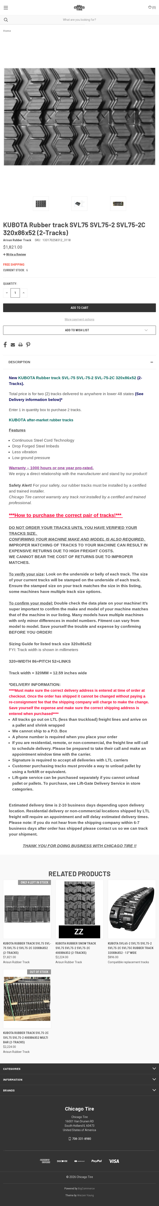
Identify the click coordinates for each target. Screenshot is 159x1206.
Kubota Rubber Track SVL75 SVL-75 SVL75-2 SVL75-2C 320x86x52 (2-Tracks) (27, 948)
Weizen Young (85, 1195)
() (154, 7)
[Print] (20, 345)
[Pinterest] (28, 345)
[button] (14, 254)
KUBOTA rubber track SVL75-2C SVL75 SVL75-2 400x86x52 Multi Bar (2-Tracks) (26, 1037)
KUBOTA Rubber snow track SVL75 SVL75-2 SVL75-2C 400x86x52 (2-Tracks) (75, 948)
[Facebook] (5, 345)
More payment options (79, 319)
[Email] (13, 345)
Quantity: (10, 283)
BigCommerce (86, 1188)
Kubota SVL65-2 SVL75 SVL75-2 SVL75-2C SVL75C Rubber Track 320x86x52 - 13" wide (130, 948)
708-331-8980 (81, 1139)
